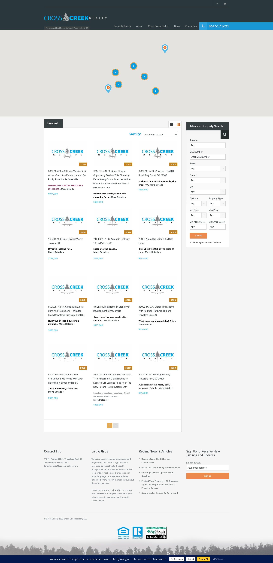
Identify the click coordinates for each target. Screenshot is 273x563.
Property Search (122, 26)
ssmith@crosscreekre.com (64, 466)
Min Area (197, 222)
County (193, 175)
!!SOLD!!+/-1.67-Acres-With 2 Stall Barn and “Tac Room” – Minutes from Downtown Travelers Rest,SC (66, 310)
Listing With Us (117, 490)
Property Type (216, 198)
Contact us (191, 26)
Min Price (194, 210)
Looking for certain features (207, 242)
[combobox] (208, 168)
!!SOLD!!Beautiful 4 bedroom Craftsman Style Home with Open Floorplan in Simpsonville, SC (65, 378)
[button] (165, 48)
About (139, 26)
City (191, 187)
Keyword (194, 140)
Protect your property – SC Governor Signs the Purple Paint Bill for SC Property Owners (160, 484)
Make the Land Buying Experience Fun (160, 467)
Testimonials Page (104, 494)
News (177, 26)
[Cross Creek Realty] (75, 20)
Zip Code (194, 198)
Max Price (213, 210)
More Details (67, 188)
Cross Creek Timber (158, 26)
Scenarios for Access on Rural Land (159, 493)
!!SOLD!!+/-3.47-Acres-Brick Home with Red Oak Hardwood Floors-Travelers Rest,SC (156, 310)
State (192, 163)
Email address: (193, 462)
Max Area (217, 222)
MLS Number (196, 152)
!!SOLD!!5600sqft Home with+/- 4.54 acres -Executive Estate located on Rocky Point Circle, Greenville (67, 175)
